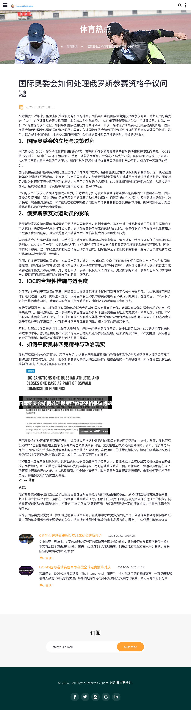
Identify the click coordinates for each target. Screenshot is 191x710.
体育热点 (72, 46)
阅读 (48, 558)
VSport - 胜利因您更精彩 (115, 683)
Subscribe (130, 647)
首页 (54, 46)
